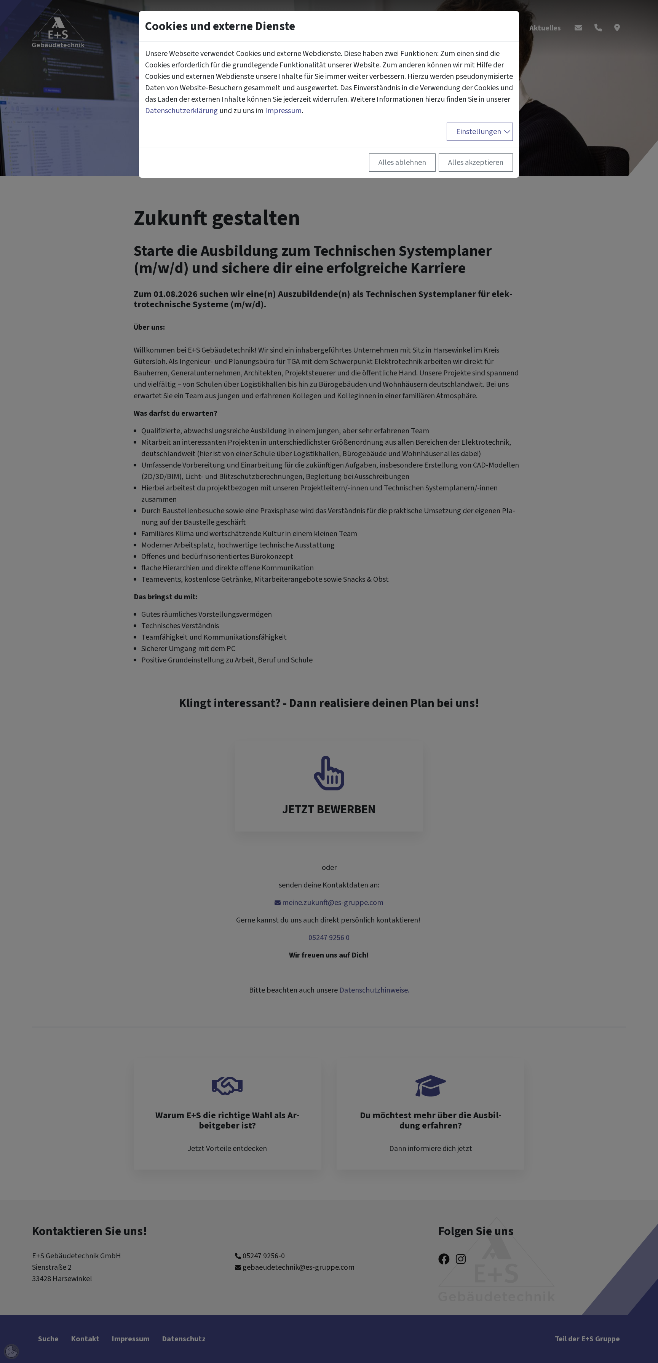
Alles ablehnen (402, 162)
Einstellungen (478, 131)
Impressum (283, 110)
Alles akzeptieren (475, 162)
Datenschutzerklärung (181, 110)
